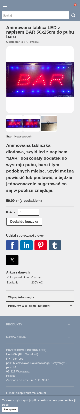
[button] (5, 7)
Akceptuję (10, 409)
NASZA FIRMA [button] (16, 337)
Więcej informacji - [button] (21, 297)
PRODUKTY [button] (14, 324)
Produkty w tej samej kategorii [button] (29, 305)
